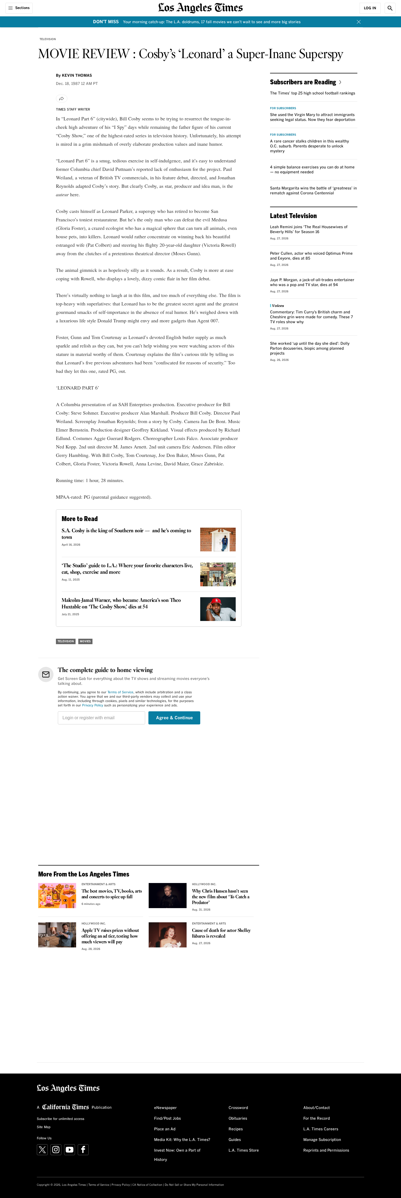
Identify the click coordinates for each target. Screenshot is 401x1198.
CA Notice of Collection (147, 1185)
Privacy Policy (92, 705)
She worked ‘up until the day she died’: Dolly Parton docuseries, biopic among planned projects (309, 348)
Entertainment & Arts (99, 884)
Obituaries (238, 1118)
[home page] (200, 7)
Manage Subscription (322, 1140)
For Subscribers (283, 108)
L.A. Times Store (244, 1150)
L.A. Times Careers (320, 1129)
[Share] (61, 98)
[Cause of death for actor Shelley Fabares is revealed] (168, 934)
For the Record (316, 1118)
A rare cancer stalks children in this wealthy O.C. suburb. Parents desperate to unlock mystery (309, 146)
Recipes (236, 1129)
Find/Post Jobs (167, 1118)
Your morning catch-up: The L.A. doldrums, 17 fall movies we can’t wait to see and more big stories (212, 22)
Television (48, 39)
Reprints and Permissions (326, 1150)
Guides (235, 1140)
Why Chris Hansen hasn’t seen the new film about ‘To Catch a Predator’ (220, 897)
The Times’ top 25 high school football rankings (312, 93)
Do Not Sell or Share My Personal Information (194, 1185)
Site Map (43, 1127)
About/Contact (316, 1108)
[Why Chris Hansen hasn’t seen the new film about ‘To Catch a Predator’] (168, 895)
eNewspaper (165, 1108)
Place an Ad (164, 1129)
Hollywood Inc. (204, 884)
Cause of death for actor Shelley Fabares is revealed (221, 933)
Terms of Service (120, 692)
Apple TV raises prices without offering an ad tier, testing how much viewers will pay (110, 936)
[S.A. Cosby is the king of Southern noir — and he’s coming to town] (218, 539)
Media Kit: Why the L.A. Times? (182, 1140)
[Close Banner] (359, 22)
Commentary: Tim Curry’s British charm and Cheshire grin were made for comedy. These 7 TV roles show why (311, 317)
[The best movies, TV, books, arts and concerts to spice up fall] (57, 895)
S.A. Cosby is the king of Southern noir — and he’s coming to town (126, 534)
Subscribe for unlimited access (60, 1119)
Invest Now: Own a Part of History (177, 1155)
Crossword (238, 1108)
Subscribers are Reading (303, 82)
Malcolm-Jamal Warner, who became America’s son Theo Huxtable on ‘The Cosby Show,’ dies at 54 (121, 604)
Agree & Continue (174, 718)
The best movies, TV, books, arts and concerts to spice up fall (112, 894)
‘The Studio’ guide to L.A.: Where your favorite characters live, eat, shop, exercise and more (127, 569)
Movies (85, 641)
